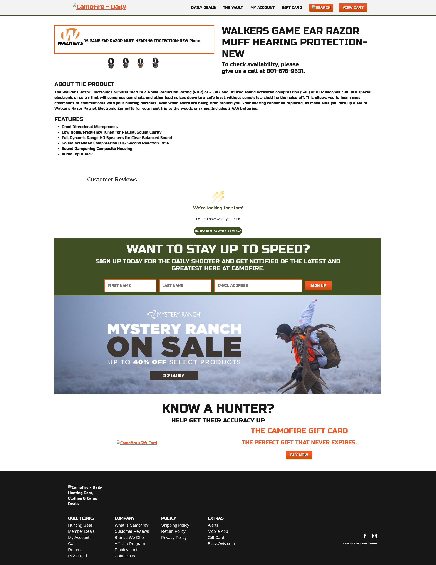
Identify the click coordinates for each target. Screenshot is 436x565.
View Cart (353, 7)
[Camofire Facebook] (365, 536)
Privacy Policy (174, 537)
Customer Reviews (132, 531)
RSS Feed (77, 556)
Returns (75, 550)
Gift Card (292, 7)
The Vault (233, 7)
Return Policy (173, 531)
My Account (262, 7)
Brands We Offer (130, 537)
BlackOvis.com (221, 543)
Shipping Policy (175, 525)
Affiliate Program (130, 543)
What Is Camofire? (132, 525)
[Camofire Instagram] (374, 536)
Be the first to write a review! (218, 231)
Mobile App (218, 531)
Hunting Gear (80, 525)
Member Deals (81, 531)
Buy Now (299, 455)
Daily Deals (203, 7)
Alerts (213, 525)
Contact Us (125, 556)
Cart (72, 543)
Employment (126, 550)
